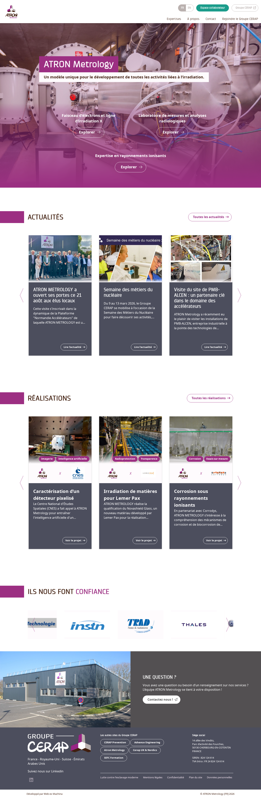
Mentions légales (152, 777)
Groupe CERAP (244, 7)
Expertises (174, 19)
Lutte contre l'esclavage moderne (119, 777)
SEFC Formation (113, 757)
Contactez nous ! (160, 699)
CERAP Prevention (115, 742)
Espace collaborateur (212, 7)
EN (189, 7)
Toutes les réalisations (209, 398)
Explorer (87, 132)
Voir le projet (73, 540)
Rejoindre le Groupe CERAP (240, 19)
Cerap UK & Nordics (145, 750)
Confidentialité (175, 777)
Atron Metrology (114, 750)
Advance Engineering (147, 742)
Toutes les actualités (208, 217)
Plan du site (195, 777)
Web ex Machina (53, 794)
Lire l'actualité (72, 347)
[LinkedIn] (31, 780)
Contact (211, 19)
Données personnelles (219, 777)
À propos (193, 19)
